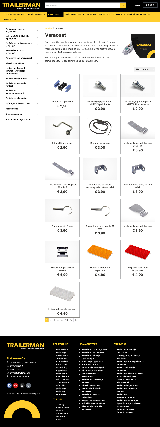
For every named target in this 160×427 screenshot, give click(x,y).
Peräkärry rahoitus (138, 14)
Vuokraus (119, 14)
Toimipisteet (11, 19)
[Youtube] (15, 385)
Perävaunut (35, 14)
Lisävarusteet (73, 14)
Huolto (91, 14)
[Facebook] (9, 385)
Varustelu (104, 14)
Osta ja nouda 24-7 (14, 14)
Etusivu (48, 28)
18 (76, 320)
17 (71, 320)
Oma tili (137, 5)
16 (66, 320)
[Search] (123, 5)
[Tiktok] (28, 385)
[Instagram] (22, 385)
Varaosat (53, 14)
